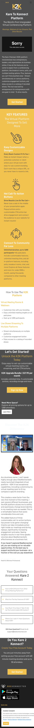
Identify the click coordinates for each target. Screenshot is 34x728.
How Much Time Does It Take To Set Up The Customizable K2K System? (17, 609)
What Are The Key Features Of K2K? (17, 599)
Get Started (17, 102)
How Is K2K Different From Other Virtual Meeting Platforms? (16, 590)
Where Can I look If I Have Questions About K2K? (17, 620)
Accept (6, 723)
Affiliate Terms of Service (24, 719)
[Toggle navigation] (30, 2)
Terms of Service (12, 719)
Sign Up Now (17, 390)
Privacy (5, 719)
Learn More (7, 412)
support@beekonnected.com (17, 632)
